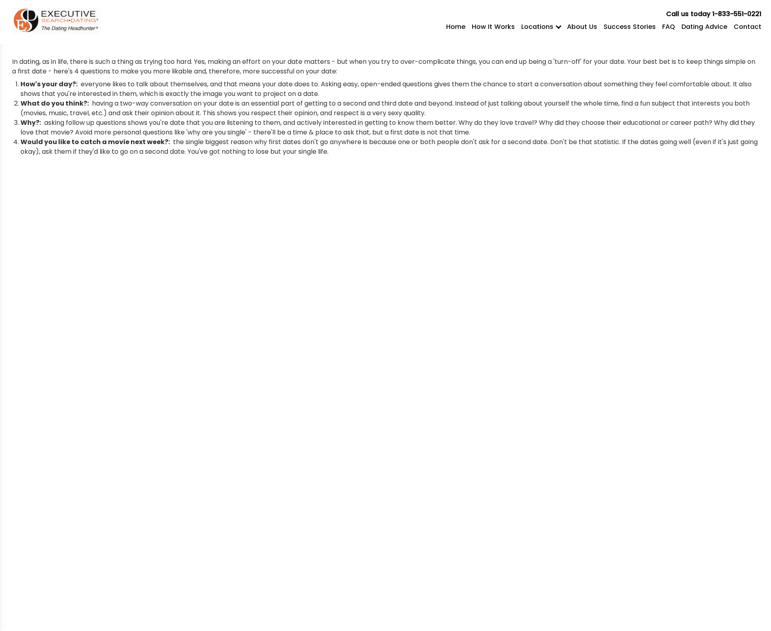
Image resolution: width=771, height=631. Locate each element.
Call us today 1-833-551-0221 (713, 13)
